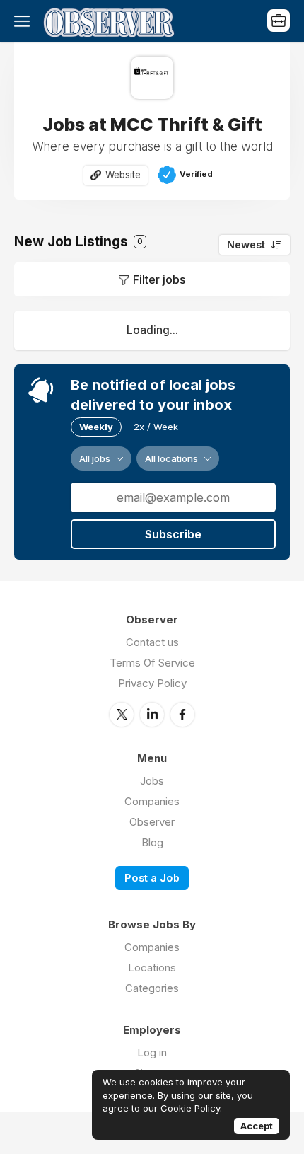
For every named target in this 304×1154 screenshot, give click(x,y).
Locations (152, 967)
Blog (152, 842)
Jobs (152, 780)
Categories (152, 988)
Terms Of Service (152, 662)
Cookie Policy (190, 1108)
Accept (256, 1125)
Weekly (96, 426)
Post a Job (152, 878)
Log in (152, 1052)
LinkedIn (152, 715)
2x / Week (156, 426)
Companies (152, 801)
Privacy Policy (152, 683)
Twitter (122, 715)
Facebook (182, 715)
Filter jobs (159, 279)
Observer (152, 822)
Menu (24, 21)
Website (123, 174)
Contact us (152, 642)
